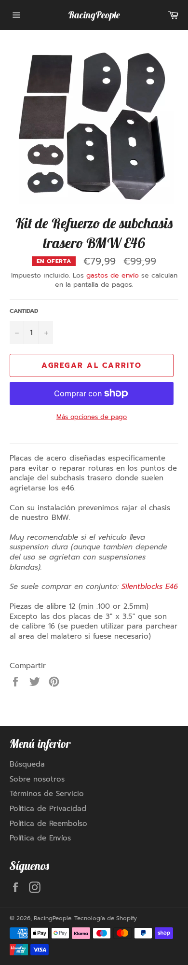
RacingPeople (94, 15)
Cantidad (24, 311)
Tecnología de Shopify (105, 918)
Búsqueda (27, 764)
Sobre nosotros (37, 779)
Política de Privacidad (48, 808)
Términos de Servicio (47, 793)
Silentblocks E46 (149, 586)
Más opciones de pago (91, 417)
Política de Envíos (40, 838)
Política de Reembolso (48, 823)
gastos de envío (112, 275)
